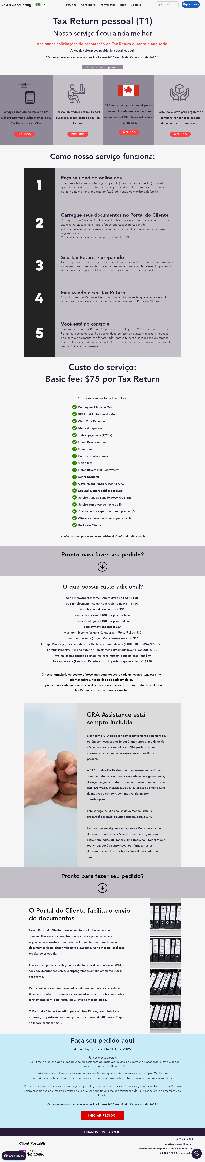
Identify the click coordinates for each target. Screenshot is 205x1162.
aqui (32, 1023)
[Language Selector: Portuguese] (40, 4)
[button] (71, 5)
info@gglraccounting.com (179, 1143)
